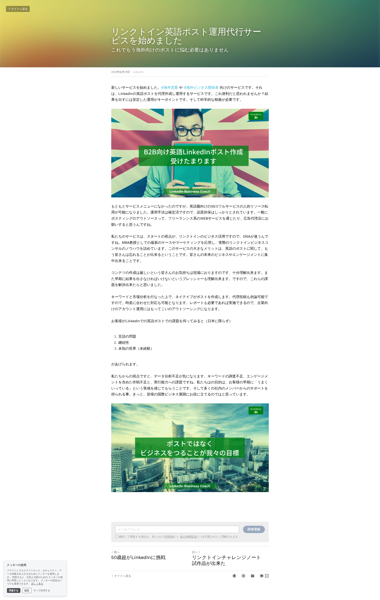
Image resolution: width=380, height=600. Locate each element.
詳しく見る (37, 583)
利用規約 (169, 536)
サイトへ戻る (19, 8)
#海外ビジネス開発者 (201, 87)
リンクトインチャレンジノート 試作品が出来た (229, 560)
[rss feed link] (267, 576)
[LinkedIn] (253, 576)
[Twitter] (243, 576)
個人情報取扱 (188, 536)
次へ (195, 552)
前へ (117, 552)
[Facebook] (234, 576)
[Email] (262, 576)
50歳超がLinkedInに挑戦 (138, 557)
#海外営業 (169, 87)
